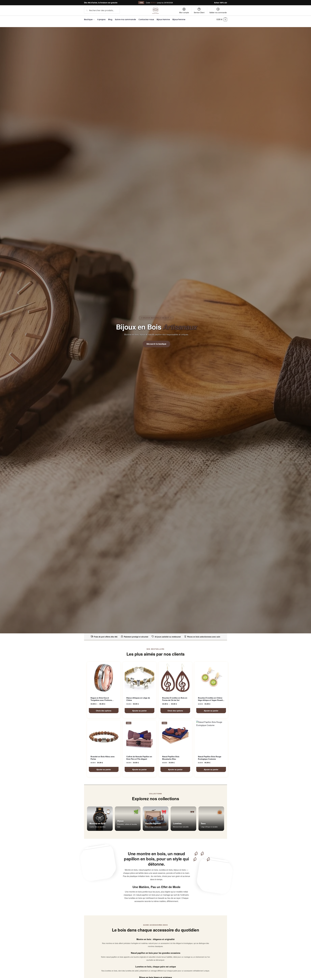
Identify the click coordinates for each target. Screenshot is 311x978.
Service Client (199, 12)
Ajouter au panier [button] (139, 710)
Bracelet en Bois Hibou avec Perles (103, 757)
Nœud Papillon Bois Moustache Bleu (170, 757)
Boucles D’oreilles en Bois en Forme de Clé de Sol (174, 699)
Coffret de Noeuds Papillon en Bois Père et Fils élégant (139, 757)
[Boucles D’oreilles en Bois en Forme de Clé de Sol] (175, 678)
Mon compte (184, 12)
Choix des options (103, 710)
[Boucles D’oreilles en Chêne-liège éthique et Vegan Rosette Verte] (211, 678)
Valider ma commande (218, 12)
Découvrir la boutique (156, 344)
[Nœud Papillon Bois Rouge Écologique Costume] (211, 736)
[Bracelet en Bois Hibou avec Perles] (104, 736)
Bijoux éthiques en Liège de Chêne (138, 699)
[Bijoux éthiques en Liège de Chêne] (139, 678)
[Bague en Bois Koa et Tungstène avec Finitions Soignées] (104, 678)
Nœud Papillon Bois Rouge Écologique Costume (209, 757)
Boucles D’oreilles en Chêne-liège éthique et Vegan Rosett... (211, 699)
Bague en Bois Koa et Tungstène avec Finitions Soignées (101, 699)
